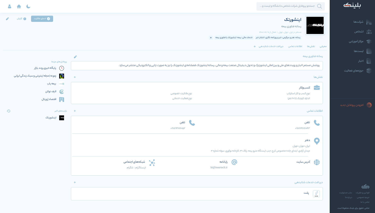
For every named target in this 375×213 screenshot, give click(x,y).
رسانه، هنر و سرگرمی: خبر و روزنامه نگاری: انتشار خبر (278, 37)
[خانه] (19, 6)
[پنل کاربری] (9, 6)
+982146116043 (302, 128)
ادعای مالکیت (40, 18)
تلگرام (131, 168)
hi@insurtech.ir (219, 168)
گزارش (19, 18)
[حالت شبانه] (28, 6)
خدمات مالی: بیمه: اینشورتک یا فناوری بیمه (234, 37)
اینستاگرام (140, 168)
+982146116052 (178, 128)
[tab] (323, 46)
